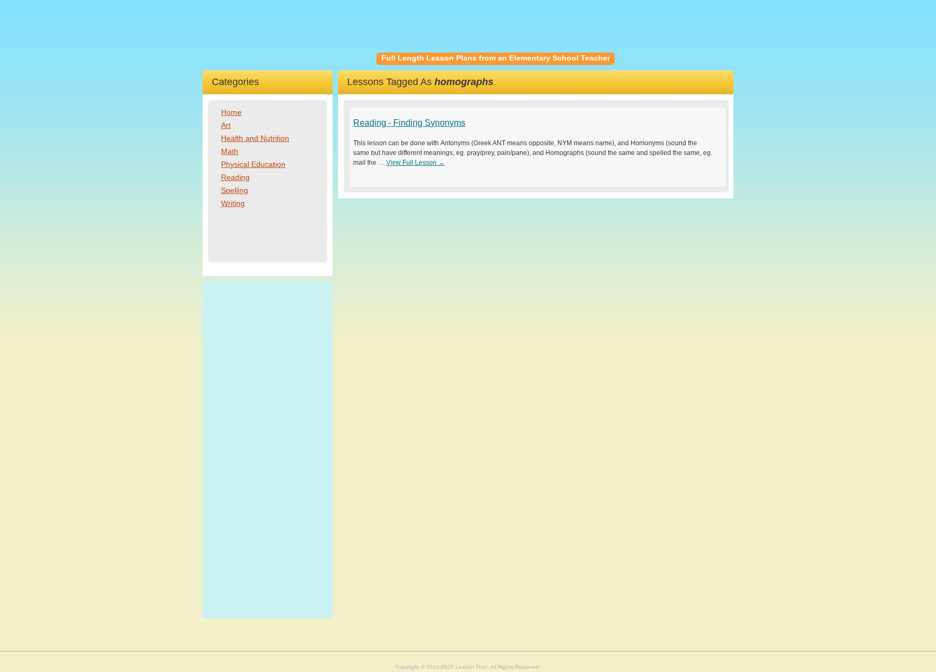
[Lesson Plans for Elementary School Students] (289, 35)
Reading (235, 177)
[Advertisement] (267, 449)
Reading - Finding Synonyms (409, 122)
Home (231, 112)
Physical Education (253, 164)
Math (229, 151)
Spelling (234, 190)
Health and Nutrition (255, 138)
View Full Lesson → (415, 162)
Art (226, 125)
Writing (233, 203)
